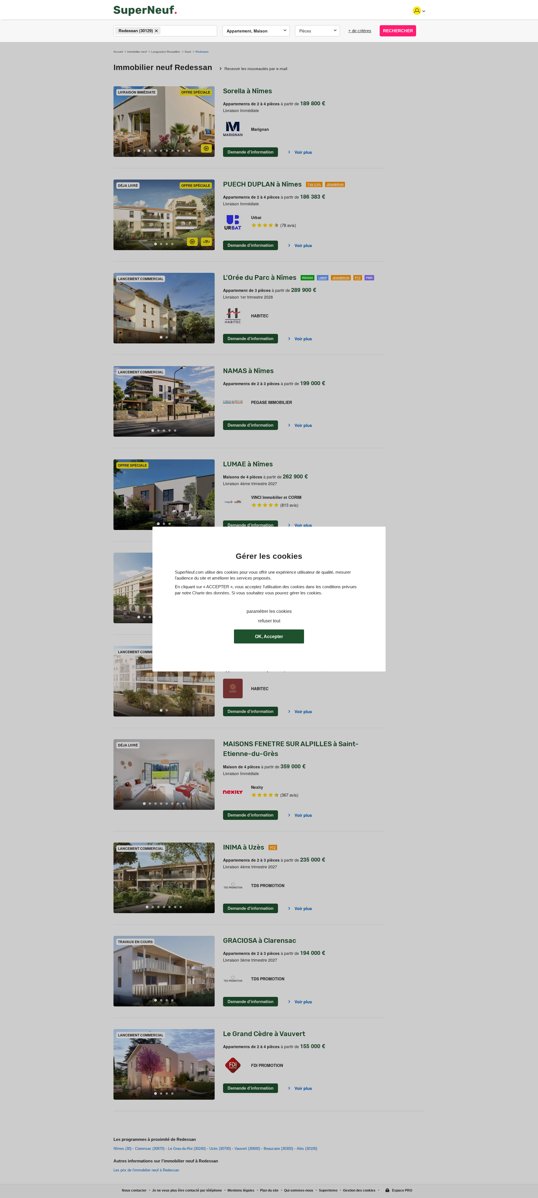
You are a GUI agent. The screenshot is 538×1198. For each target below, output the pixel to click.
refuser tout (269, 620)
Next (210, 121)
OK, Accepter (269, 636)
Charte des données (210, 592)
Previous (117, 121)
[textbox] (166, 31)
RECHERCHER (398, 30)
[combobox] (165, 30)
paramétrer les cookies (269, 611)
